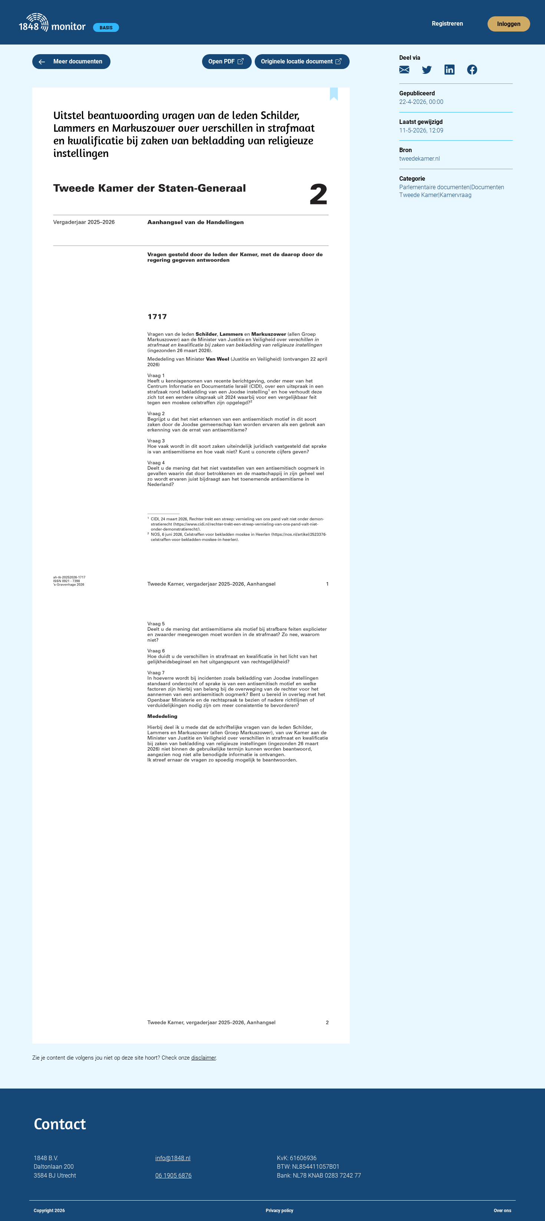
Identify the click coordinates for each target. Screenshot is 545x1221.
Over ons (502, 1210)
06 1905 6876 (173, 1175)
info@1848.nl (173, 1158)
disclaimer (203, 1057)
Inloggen (509, 23)
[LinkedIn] (455, 71)
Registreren (447, 23)
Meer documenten (77, 61)
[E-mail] (409, 71)
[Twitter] (432, 71)
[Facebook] (477, 71)
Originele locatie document (298, 61)
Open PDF (223, 61)
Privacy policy (279, 1210)
